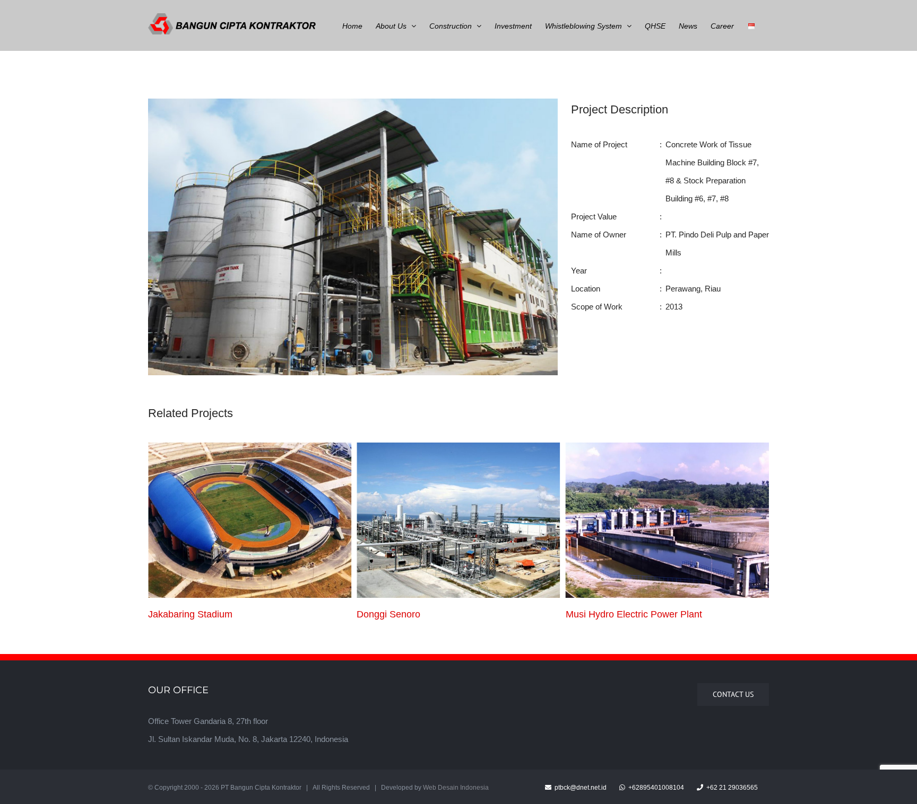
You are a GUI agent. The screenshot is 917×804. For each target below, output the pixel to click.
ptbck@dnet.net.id (579, 787)
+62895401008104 (655, 787)
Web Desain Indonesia (456, 787)
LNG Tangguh (595, 614)
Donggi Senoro (180, 614)
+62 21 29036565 (731, 787)
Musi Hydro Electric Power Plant (425, 614)
